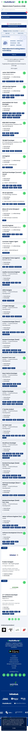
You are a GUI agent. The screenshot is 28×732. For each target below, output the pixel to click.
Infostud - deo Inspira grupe (10, 564)
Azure (8, 541)
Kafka (12, 527)
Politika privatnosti (14, 662)
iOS (3, 282)
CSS (10, 113)
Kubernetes (17, 527)
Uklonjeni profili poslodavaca (14, 664)
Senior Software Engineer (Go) (12, 516)
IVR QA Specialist (7, 193)
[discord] (20, 675)
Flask (13, 404)
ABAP (7, 133)
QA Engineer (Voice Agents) (11, 258)
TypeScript (18, 115)
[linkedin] (16, 675)
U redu (14, 728)
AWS (8, 95)
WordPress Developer (9, 443)
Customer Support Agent (10, 241)
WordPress (5, 455)
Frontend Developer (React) (11, 321)
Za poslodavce (14, 658)
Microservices (6, 527)
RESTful (8, 404)
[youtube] (12, 675)
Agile (12, 316)
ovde (20, 725)
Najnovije (7, 33)
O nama (14, 656)
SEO (17, 81)
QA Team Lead (6, 425)
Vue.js (15, 187)
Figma (4, 300)
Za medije (14, 666)
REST (13, 115)
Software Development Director (12, 533)
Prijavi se (14, 54)
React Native (6, 386)
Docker (12, 95)
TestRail (11, 266)
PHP (4, 185)
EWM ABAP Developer (9, 122)
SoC (21, 234)
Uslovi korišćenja (14, 660)
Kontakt (14, 668)
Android (8, 282)
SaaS (15, 185)
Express (15, 352)
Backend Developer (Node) (10, 339)
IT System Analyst (8, 409)
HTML (14, 113)
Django (14, 401)
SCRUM (7, 316)
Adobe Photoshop (11, 81)
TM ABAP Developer (8, 140)
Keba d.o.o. (5, 598)
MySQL (4, 401)
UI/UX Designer (7, 290)
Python (4, 115)
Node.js (8, 350)
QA (3, 167)
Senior (12, 97)
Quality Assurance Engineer (11, 272)
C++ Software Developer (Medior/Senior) (10, 595)
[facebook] (4, 675)
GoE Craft (5, 211)
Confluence (9, 419)
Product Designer (7, 562)
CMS (4, 81)
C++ (4, 611)
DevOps (17, 95)
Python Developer (8, 391)
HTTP (22, 95)
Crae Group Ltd (6, 243)
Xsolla (4, 518)
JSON (9, 115)
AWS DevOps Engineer (9, 86)
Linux (4, 95)
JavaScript (5, 113)
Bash (13, 234)
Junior (21, 81)
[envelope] (24, 675)
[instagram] (8, 675)
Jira (4, 266)
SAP (4, 133)
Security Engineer (7, 225)
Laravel (19, 185)
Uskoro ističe (20, 33)
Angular (18, 113)
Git (23, 113)
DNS (4, 97)
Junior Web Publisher (9, 72)
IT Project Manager (8, 306)
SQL (7, 185)
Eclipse (16, 133)
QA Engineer (6, 156)
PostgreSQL (14, 350)
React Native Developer (9, 373)
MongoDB (9, 117)
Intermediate (16, 117)
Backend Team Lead (8, 357)
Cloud (8, 97)
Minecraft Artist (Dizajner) (10, 209)
